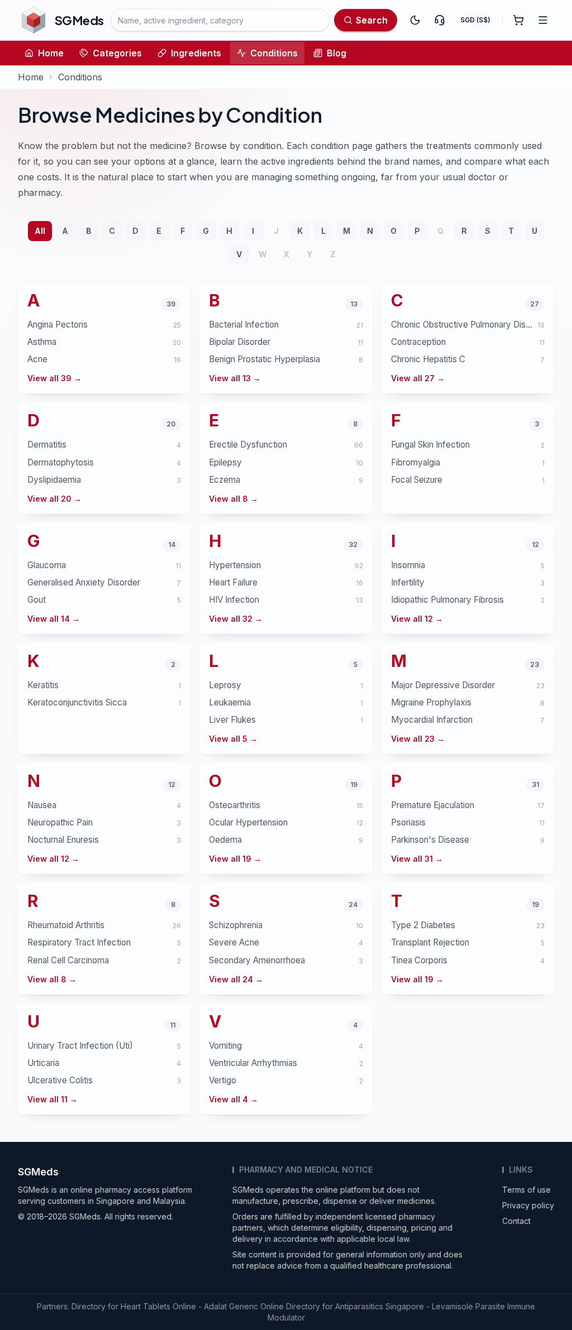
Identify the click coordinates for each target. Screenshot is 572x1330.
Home (51, 53)
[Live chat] (439, 20)
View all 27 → (418, 378)
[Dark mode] (415, 20)
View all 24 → (236, 979)
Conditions (274, 53)
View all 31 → (417, 858)
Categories (117, 53)
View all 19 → (235, 858)
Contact (516, 1221)
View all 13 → (235, 378)
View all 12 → (417, 618)
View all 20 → (54, 498)
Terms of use (526, 1189)
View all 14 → (53, 618)
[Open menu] (543, 20)
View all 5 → (233, 738)
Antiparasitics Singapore (379, 1306)
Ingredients (196, 53)
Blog (336, 53)
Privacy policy (528, 1205)
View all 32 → (236, 618)
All (40, 231)
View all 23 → (418, 738)
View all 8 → (233, 498)
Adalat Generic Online (244, 1306)
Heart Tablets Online (158, 1306)
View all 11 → (52, 1099)
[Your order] (518, 20)
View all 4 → (233, 1099)
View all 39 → (54, 378)
